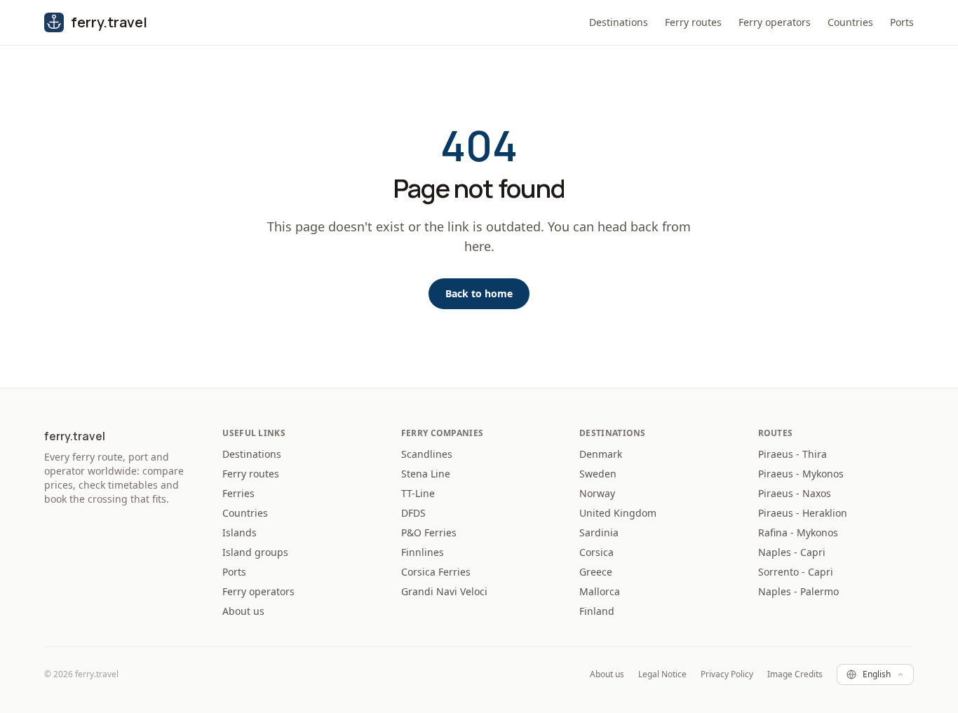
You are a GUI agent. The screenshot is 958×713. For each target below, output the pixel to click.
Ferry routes (693, 22)
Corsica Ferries (436, 571)
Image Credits (795, 674)
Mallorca (599, 591)
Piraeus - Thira (792, 454)
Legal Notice (662, 674)
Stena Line (425, 473)
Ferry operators (774, 22)
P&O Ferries (429, 532)
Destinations (618, 22)
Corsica (596, 552)
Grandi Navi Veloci (444, 591)
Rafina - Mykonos (798, 532)
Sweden (597, 473)
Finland (596, 611)
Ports (902, 22)
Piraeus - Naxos (794, 493)
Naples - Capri (791, 552)
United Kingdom (617, 513)
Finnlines (422, 552)
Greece (595, 571)
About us (243, 611)
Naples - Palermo (798, 591)
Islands (239, 532)
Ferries (238, 493)
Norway (597, 493)
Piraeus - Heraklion (802, 513)
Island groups (255, 552)
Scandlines (426, 454)
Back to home (479, 293)
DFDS (413, 513)
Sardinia (599, 532)
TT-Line (418, 493)
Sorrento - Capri (795, 571)
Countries (850, 22)
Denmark (600, 454)
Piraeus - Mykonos (801, 473)
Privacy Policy (727, 674)
